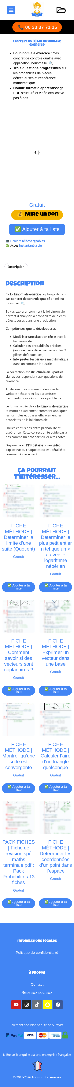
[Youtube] (16, 1004)
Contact (37, 984)
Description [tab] (16, 267)
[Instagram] (26, 1004)
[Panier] (61, 10)
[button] (11, 10)
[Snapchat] (47, 1004)
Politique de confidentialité (37, 953)
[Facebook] (58, 1004)
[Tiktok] (37, 1004)
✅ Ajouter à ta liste (37, 229)
